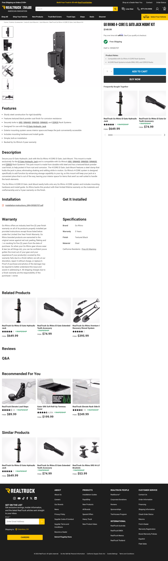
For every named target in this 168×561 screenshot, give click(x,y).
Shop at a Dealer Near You (132, 2)
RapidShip (86, 499)
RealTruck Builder (85, 2)
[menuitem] (4, 17)
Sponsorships (116, 509)
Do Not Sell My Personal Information (73, 554)
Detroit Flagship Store (63, 537)
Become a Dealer (60, 532)
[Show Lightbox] (57, 56)
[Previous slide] (105, 134)
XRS (21, 122)
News (56, 509)
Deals (92, 17)
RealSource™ (115, 495)
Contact (149, 2)
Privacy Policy (59, 514)
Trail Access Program (119, 514)
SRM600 (44, 122)
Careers (57, 499)
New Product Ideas (90, 524)
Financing (142, 504)
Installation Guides (90, 495)
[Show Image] (7, 32)
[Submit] (42, 521)
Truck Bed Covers (55, 17)
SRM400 (27, 122)
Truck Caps (71, 17)
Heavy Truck (87, 519)
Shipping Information (147, 509)
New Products (37, 17)
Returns (142, 519)
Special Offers (88, 514)
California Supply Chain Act (96, 554)
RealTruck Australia (118, 526)
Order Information (145, 499)
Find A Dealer (144, 524)
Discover (102, 17)
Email (7, 517)
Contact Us (143, 495)
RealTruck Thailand (118, 540)
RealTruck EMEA (117, 531)
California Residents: (79, 249)
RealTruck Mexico (117, 536)
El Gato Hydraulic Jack (36, 126)
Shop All (4, 17)
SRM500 (35, 122)
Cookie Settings (112, 554)
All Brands (86, 509)
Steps (82, 17)
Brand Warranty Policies (148, 534)
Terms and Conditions (126, 554)
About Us (57, 495)
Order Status (161, 2)
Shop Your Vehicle (20, 17)
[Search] (115, 9)
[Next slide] (164, 134)
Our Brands (58, 504)
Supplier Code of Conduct (64, 519)
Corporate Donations (119, 499)
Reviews (114, 504)
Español (142, 539)
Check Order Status (146, 514)
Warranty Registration (147, 529)
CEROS (55, 122)
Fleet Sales (143, 544)
